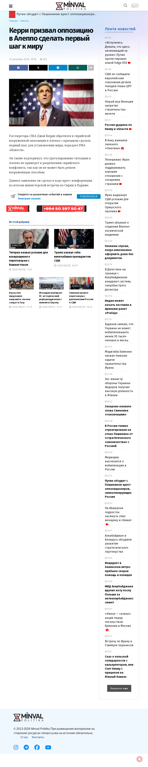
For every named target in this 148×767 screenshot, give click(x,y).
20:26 (109, 452)
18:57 (109, 651)
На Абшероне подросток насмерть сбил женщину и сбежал (118, 514)
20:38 (109, 421)
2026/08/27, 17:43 (21, 307)
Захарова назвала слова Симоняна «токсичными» (118, 410)
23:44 (109, 135)
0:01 (109, 120)
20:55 (109, 401)
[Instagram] (16, 747)
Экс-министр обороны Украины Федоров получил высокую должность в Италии (119, 387)
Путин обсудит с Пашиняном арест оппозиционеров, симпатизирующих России (118, 489)
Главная (13, 21)
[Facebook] (37, 747)
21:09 (109, 374)
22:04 (109, 296)
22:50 (109, 217)
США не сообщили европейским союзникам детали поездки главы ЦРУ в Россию (118, 82)
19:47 (109, 530)
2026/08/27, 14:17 (51, 307)
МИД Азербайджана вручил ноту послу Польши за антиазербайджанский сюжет (77, 14)
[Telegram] (26, 747)
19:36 (109, 558)
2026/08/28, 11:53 (21, 269)
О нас (24, 737)
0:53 (109, 38)
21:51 (109, 319)
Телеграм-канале (29, 198)
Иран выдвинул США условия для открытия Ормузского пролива (117, 203)
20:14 (109, 475)
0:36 (109, 69)
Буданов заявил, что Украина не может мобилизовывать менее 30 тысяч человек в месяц (119, 332)
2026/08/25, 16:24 (81, 307)
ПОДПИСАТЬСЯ (88, 196)
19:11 (109, 636)
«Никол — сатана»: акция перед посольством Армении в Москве (118, 619)
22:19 (109, 264)
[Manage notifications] (139, 759)
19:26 (109, 581)
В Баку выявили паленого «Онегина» (116, 144)
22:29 (109, 241)
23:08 (109, 190)
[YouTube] (48, 747)
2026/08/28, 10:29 (67, 265)
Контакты (38, 737)
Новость (24, 21)
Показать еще (119, 688)
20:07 (109, 503)
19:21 (109, 609)
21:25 (109, 346)
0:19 (109, 96)
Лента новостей (120, 28)
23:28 (109, 155)
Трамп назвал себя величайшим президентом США (72, 256)
